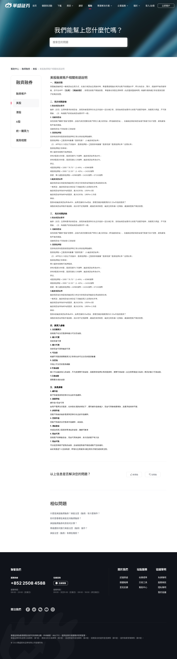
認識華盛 (124, 577)
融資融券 (26, 69)
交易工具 (143, 582)
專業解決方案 (103, 5)
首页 (35, 5)
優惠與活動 (47, 5)
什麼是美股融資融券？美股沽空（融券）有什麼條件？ (75, 513)
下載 (59, 5)
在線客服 (62, 583)
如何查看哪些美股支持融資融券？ (65, 518)
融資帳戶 (21, 93)
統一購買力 (22, 131)
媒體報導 (124, 582)
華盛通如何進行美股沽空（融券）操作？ (68, 528)
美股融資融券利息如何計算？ (63, 523)
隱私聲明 (162, 587)
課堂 (81, 5)
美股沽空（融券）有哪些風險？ (64, 533)
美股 (35, 69)
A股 (18, 121)
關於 (136, 5)
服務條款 (162, 582)
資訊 (69, 5)
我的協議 (162, 592)
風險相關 (21, 140)
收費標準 (143, 577)
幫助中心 (15, 69)
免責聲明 (162, 577)
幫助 (90, 5)
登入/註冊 (150, 5)
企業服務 (122, 5)
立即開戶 (166, 5)
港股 (18, 112)
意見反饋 (124, 587)
